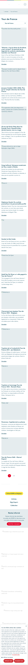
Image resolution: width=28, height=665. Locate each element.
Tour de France (14, 11)
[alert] (14, 645)
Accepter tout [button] (19, 661)
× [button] (26, 626)
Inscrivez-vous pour (14, 524)
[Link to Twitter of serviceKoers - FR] (10, 488)
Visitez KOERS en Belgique (14, 493)
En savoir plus (16, 654)
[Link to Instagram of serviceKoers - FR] (14, 488)
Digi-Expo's (14, 502)
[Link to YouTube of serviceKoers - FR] (20, 488)
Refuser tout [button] (8, 661)
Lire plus (3, 64)
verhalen (6, 11)
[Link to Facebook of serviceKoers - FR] (7, 488)
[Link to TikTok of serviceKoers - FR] (16, 488)
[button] (14, 657)
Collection (14, 505)
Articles (14, 499)
